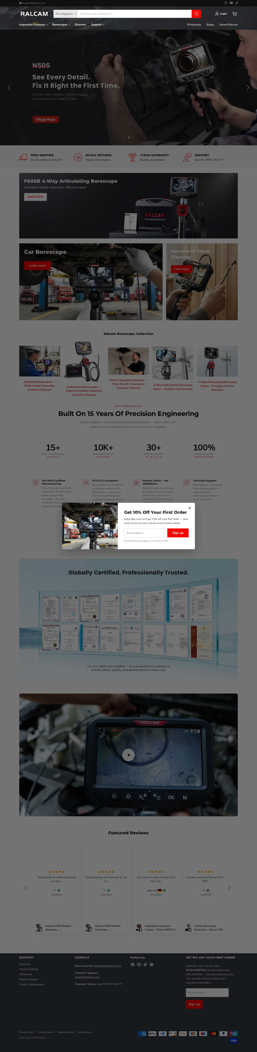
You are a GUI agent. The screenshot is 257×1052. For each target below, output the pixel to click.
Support (96, 25)
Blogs (210, 25)
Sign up (178, 533)
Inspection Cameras (32, 25)
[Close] (189, 508)
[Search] (196, 14)
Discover (80, 25)
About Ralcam (228, 25)
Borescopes (60, 25)
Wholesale (194, 25)
